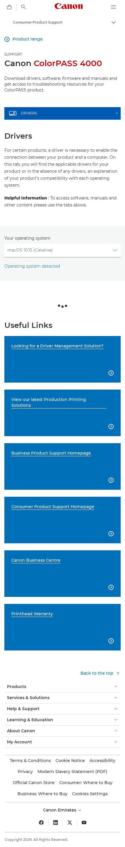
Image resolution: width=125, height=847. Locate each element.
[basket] (9, 7)
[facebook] (41, 822)
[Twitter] (69, 822)
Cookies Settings (90, 793)
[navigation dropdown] (113, 7)
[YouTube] (84, 822)
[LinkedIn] (55, 822)
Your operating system (27, 238)
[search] (23, 7)
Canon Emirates (60, 810)
